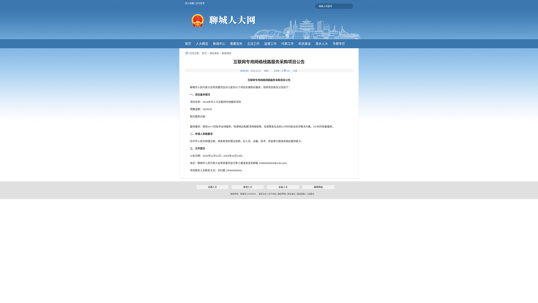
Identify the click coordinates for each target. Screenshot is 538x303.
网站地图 (301, 194)
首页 (188, 43)
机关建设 (304, 43)
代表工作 (287, 43)
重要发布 (236, 43)
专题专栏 (339, 43)
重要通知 (226, 53)
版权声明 (282, 194)
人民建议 (310, 194)
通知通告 (214, 53)
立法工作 (253, 43)
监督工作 (270, 43)
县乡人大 (322, 43)
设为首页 (200, 3)
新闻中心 (219, 43)
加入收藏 (189, 3)
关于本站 (272, 194)
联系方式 (263, 194)
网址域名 (291, 194)
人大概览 (202, 43)
